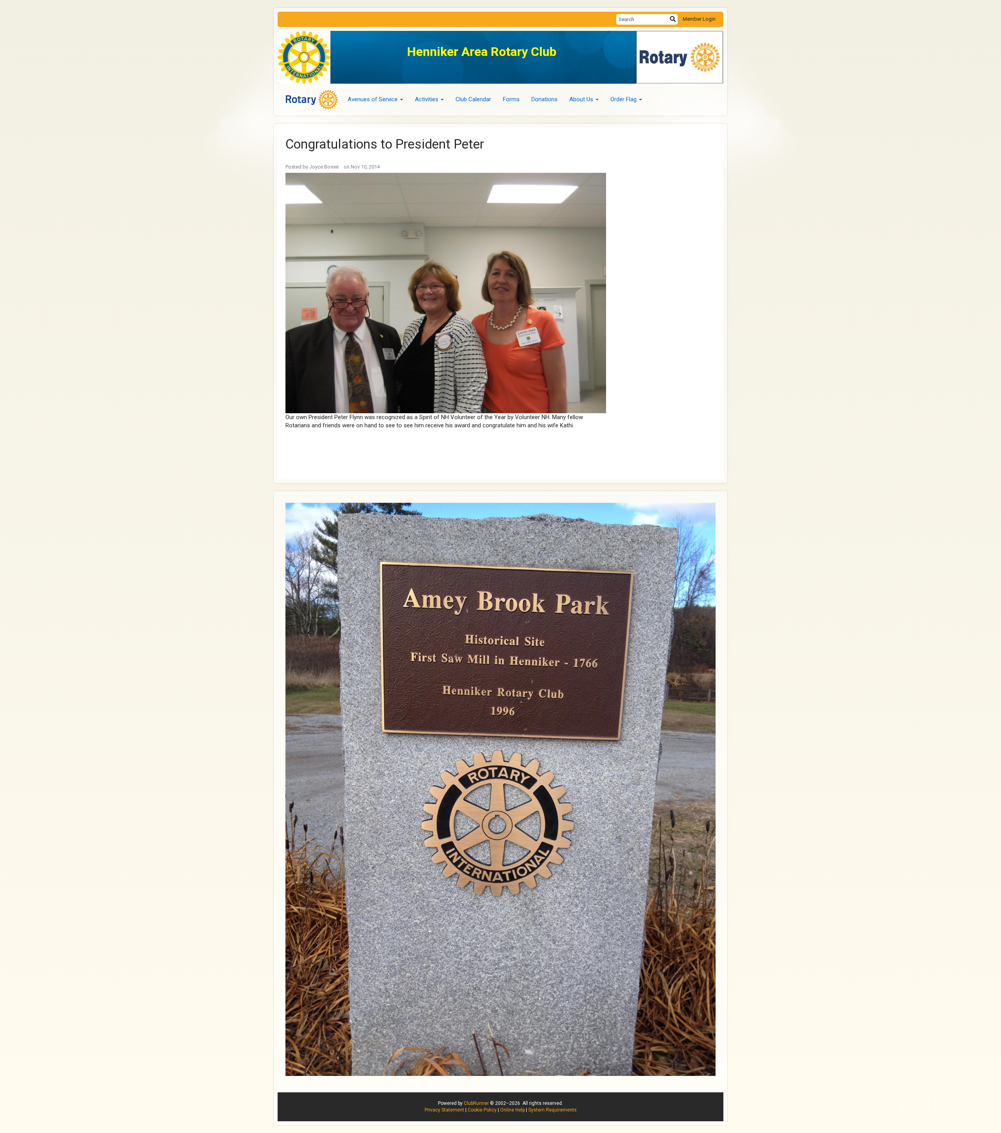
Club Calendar (473, 99)
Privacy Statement (444, 1110)
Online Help (512, 1110)
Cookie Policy (482, 1110)
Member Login (699, 19)
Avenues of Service (373, 99)
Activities (426, 99)
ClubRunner (476, 1103)
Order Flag (623, 99)
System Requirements (552, 1110)
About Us (581, 99)
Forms (511, 99)
